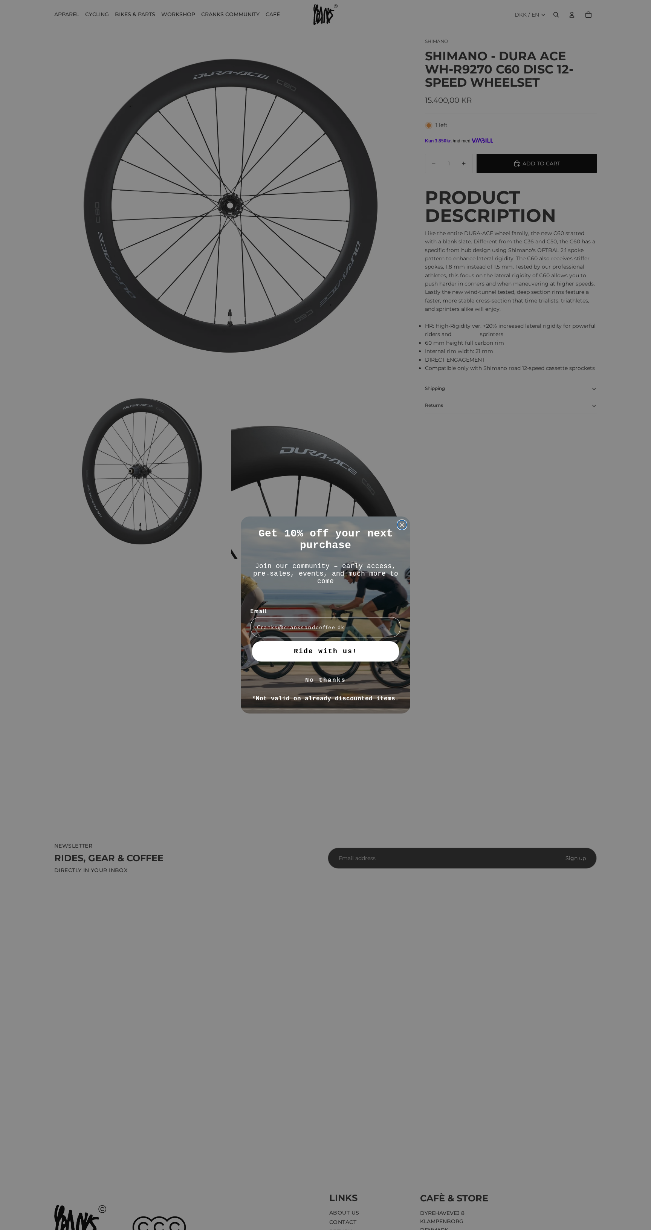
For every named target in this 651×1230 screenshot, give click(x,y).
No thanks (325, 680)
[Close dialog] (401, 524)
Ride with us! (326, 651)
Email (259, 611)
